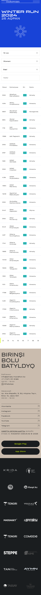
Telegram (5, 426)
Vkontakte (6, 406)
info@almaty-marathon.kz (13, 377)
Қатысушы (14, 87)
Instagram (6, 411)
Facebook (5, 416)
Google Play (20, 444)
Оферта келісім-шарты (13, 431)
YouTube (5, 421)
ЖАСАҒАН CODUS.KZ (20, 434)
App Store (20, 451)
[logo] (10, 3)
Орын (4, 87)
